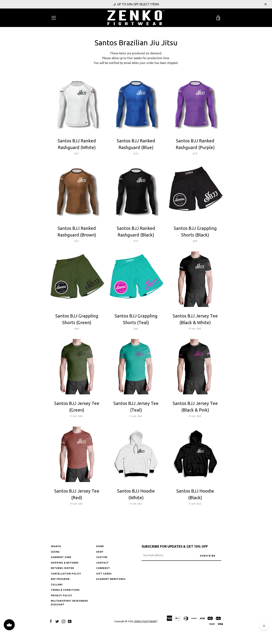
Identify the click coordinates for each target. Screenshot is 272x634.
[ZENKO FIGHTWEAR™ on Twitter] (57, 621)
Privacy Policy (61, 595)
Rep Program (60, 579)
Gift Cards (104, 573)
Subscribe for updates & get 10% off (175, 546)
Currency (103, 568)
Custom (101, 557)
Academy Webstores (110, 579)
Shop (99, 552)
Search (56, 546)
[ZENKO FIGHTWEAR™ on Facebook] (51, 621)
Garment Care (61, 557)
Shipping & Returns (64, 563)
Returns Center (62, 568)
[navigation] (53, 17)
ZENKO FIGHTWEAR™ (146, 621)
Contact (102, 563)
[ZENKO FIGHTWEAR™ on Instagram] (63, 621)
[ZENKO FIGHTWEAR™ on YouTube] (70, 621)
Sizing (55, 552)
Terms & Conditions (65, 590)
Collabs (57, 584)
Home (100, 546)
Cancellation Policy (66, 573)
